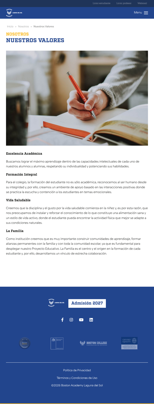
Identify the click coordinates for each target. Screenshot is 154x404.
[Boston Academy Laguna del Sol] (14, 13)
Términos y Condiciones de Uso (77, 378)
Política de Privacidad (77, 370)
